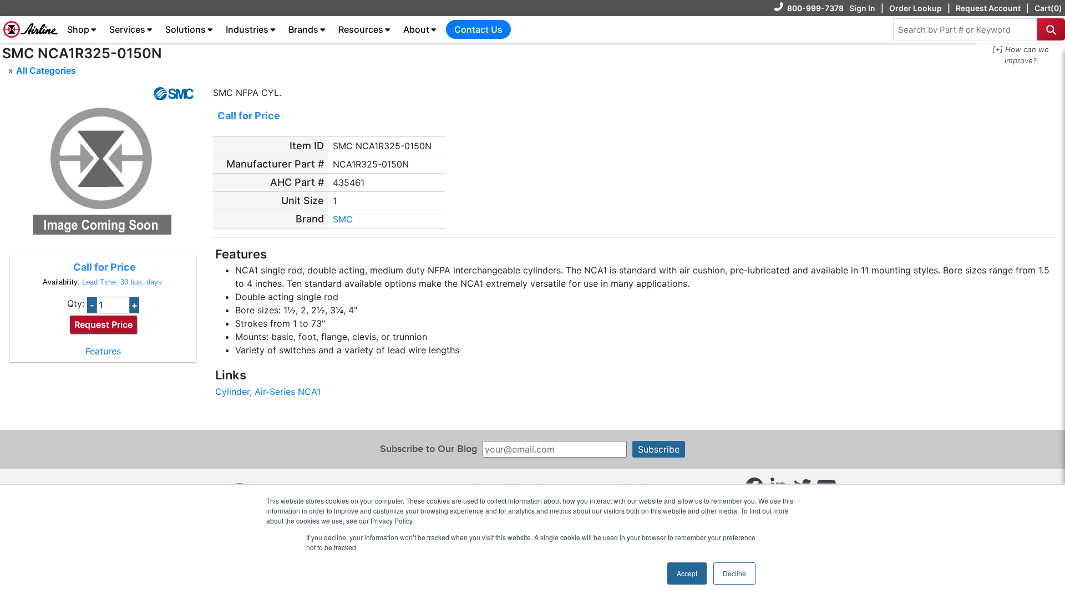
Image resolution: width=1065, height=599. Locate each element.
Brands (303, 29)
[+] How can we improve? (1020, 55)
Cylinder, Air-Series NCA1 (268, 391)
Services (127, 29)
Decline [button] (734, 573)
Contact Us (478, 29)
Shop (78, 29)
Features (103, 351)
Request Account (988, 8)
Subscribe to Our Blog (428, 449)
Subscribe (658, 449)
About (416, 29)
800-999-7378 (815, 8)
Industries (247, 29)
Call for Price (104, 267)
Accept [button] (687, 573)
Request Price (103, 324)
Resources (360, 29)
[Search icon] (1051, 29)
